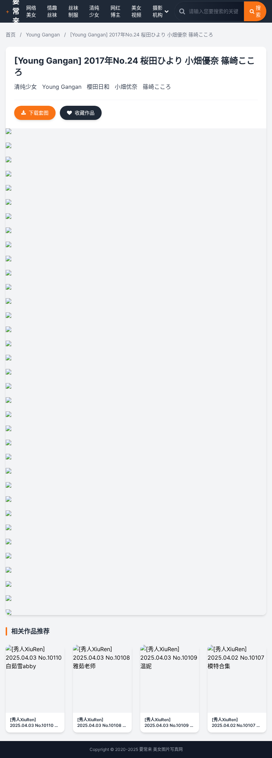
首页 (11, 34)
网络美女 (31, 11)
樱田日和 (98, 86)
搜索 (258, 11)
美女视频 (136, 11)
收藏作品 (85, 113)
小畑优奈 (126, 86)
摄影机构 (158, 11)
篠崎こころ (157, 86)
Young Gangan (43, 34)
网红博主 (115, 11)
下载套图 (39, 113)
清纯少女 (94, 11)
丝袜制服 (73, 11)
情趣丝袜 (52, 11)
